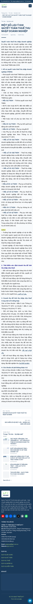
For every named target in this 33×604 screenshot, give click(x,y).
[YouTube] (2, 516)
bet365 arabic (24, 363)
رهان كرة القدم (22, 294)
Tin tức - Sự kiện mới (14, 13)
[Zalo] (10, 516)
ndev (20, 599)
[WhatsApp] (26, 516)
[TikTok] (18, 516)
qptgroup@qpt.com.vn (11, 544)
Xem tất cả (6, 480)
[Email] (22, 516)
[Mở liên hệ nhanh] (30, 601)
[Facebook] (6, 516)
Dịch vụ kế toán (6, 557)
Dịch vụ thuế (5, 560)
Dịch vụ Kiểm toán (7, 566)
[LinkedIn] (14, 516)
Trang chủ (4, 13)
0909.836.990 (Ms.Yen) (8, 539)
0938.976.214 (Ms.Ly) (7, 541)
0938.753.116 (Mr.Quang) (8, 537)
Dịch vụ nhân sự (6, 563)
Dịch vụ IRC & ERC (7, 555)
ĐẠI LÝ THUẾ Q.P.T (19, 596)
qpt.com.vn (10, 546)
